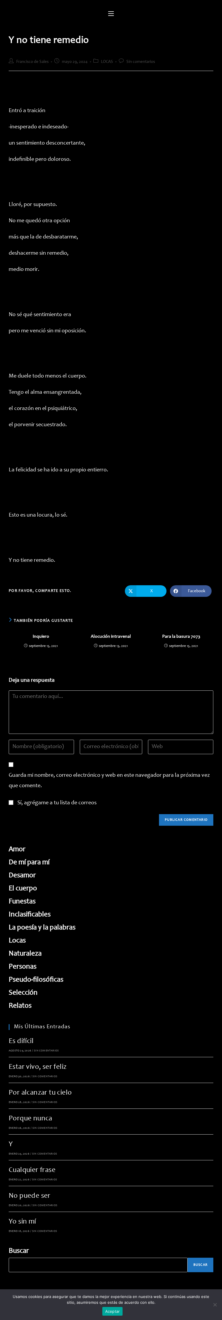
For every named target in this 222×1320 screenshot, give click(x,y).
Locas (17, 941)
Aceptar (112, 1311)
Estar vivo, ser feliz (37, 1067)
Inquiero (41, 636)
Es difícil (21, 1041)
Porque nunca (30, 1118)
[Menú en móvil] (111, 14)
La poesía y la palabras (42, 927)
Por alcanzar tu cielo (40, 1093)
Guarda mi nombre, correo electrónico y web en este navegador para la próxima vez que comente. (109, 781)
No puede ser (30, 1196)
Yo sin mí (22, 1222)
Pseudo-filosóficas (36, 980)
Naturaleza (25, 954)
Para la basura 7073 (181, 636)
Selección (23, 993)
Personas (22, 967)
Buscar (19, 1251)
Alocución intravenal (111, 636)
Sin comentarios (140, 62)
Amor (17, 849)
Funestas (22, 901)
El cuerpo (23, 888)
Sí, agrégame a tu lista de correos (56, 803)
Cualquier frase (32, 1170)
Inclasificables (30, 914)
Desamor (22, 875)
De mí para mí (29, 862)
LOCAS (107, 62)
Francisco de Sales (32, 62)
